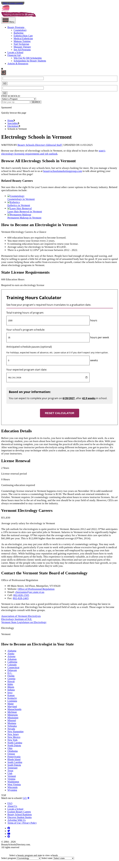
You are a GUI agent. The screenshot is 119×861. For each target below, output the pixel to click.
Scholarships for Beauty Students (30, 60)
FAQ (9, 803)
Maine (10, 703)
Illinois (10, 687)
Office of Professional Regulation (36, 589)
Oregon (11, 754)
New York (12, 740)
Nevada (11, 728)
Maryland (12, 706)
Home (10, 120)
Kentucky (12, 698)
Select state (47, 858)
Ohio (9, 748)
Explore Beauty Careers (19, 811)
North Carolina (14, 742)
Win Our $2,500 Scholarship (28, 58)
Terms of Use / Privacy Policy (22, 823)
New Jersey (13, 734)
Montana (11, 723)
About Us (12, 806)
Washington (13, 781)
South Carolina (14, 762)
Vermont (11, 776)
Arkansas (12, 659)
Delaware (12, 670)
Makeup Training (22, 41)
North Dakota (14, 745)
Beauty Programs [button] (15, 27)
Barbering (18, 33)
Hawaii (11, 681)
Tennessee (12, 767)
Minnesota (12, 715)
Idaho (10, 684)
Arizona (11, 656)
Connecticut (13, 667)
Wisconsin (12, 787)
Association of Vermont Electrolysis (21, 616)
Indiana (11, 689)
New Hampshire (15, 731)
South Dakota (14, 765)
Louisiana (12, 701)
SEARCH (36, 102)
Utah (9, 773)
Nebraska (12, 726)
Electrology (13, 126)
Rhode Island (13, 759)
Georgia (11, 678)
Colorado (12, 664)
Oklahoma (12, 751)
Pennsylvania (13, 756)
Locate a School (15, 52)
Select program (8, 858)
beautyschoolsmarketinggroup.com (62, 171)
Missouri (11, 720)
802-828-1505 (21, 595)
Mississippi (12, 717)
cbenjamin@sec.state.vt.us (29, 592)
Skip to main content (13, 3)
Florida (10, 675)
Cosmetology (20, 30)
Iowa (9, 692)
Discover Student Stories (19, 817)
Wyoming (12, 790)
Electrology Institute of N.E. (16, 619)
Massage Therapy (22, 47)
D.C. (9, 673)
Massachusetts (14, 709)
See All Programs (22, 49)
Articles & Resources (17, 63)
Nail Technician (21, 44)
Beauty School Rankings (19, 814)
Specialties (12, 123)
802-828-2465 (21, 598)
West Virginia (14, 784)
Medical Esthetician (23, 38)
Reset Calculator (59, 413)
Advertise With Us (16, 820)
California (12, 662)
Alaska (10, 653)
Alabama (11, 650)
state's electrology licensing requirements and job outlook (53, 152)
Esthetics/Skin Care (23, 35)
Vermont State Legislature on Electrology (23, 622)
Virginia (11, 779)
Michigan (12, 712)
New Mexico (13, 737)
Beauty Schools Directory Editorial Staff (40, 144)
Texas (10, 770)
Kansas (11, 695)
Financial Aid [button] (14, 55)
